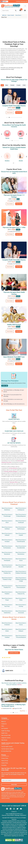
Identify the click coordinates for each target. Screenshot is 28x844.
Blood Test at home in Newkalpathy (7, 559)
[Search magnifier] (16, 10)
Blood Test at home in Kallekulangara (21, 528)
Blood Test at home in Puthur (21, 599)
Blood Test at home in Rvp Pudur (7, 605)
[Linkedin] (10, 808)
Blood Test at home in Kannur (21, 623)
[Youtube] (20, 808)
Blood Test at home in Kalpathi (21, 534)
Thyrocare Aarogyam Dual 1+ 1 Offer (14, 227)
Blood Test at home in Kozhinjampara (7, 547)
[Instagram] (14, 808)
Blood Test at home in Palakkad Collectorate (21, 572)
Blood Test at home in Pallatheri (7, 593)
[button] (2, 101)
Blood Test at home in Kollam (7, 630)
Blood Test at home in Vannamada (21, 611)
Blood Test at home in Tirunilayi (21, 605)
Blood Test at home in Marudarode (7, 553)
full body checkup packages (10, 471)
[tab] (2, 85)
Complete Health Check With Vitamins (14, 260)
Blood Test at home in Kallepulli (7, 534)
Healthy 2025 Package (14, 324)
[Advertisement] (14, 29)
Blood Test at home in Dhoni (7, 521)
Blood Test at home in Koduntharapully (21, 540)
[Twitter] (17, 808)
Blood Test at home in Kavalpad (7, 540)
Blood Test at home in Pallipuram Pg (21, 593)
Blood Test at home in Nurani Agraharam (7, 566)
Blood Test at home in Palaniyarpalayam (21, 586)
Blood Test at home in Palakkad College (7, 578)
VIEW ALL (19, 684)
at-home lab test (13, 468)
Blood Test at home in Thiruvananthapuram (21, 636)
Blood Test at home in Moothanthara (21, 553)
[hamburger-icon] (25, 5)
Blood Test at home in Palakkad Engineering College (21, 579)
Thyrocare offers (14, 482)
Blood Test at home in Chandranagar (7, 515)
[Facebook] (7, 808)
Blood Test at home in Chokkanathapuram (21, 515)
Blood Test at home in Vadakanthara (7, 611)
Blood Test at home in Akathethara (7, 509)
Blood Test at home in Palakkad (7, 636)
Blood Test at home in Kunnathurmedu (21, 547)
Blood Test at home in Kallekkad (7, 528)
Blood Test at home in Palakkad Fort (7, 586)
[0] (20, 11)
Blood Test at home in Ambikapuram (21, 509)
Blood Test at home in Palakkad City (7, 572)
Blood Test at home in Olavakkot (21, 566)
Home (5, 15)
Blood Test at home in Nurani (21, 559)
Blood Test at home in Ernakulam (7, 623)
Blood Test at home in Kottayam (21, 630)
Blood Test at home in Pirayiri (7, 599)
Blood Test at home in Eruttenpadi (21, 521)
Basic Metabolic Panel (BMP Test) (14, 357)
